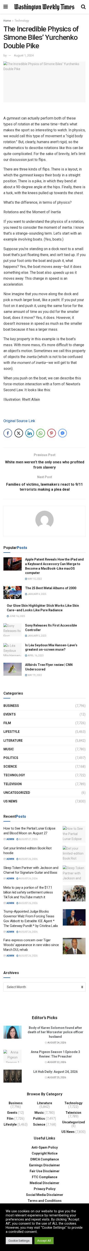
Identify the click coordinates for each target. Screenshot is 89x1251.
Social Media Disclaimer (44, 1195)
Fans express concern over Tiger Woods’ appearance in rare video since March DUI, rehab (31, 945)
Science (10, 766)
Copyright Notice (45, 1153)
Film (7, 723)
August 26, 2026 (27, 859)
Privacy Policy (44, 1189)
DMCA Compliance (44, 1159)
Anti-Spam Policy (44, 1147)
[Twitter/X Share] (18, 433)
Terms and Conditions (45, 1201)
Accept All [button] (44, 1240)
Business (11, 706)
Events (9, 714)
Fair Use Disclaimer (45, 1171)
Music (8, 749)
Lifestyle (11, 731)
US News (10, 801)
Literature (13, 740)
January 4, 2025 (36, 594)
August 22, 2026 (56, 1062)
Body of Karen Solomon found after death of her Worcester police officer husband (55, 1032)
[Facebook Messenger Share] (62, 433)
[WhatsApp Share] (40, 433)
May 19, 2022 (34, 675)
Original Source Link (19, 421)
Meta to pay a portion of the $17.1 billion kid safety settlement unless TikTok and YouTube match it (28, 892)
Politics (10, 758)
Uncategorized (16, 792)
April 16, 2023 (35, 655)
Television (12, 784)
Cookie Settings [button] (18, 1240)
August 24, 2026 (56, 1042)
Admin (10, 839)
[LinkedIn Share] (29, 433)
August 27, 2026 (27, 839)
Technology (22, 20)
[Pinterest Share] (51, 433)
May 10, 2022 (34, 579)
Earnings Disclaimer (44, 1165)
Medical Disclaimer (44, 1183)
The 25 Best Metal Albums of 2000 (50, 588)
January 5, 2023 (36, 635)
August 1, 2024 (24, 55)
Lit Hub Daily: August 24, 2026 (55, 1071)
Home (7, 20)
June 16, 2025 (17, 616)
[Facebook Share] (7, 433)
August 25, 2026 (56, 1077)
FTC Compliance (44, 1177)
